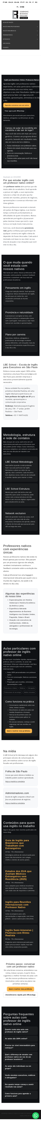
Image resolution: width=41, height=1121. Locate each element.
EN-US (11, 2)
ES (27, 2)
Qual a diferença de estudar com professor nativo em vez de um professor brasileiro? (18, 1057)
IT (33, 2)
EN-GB (16, 2)
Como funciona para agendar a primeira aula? (18, 1095)
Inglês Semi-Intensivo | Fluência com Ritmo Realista (19, 933)
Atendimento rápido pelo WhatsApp (20, 995)
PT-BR (5, 2)
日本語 (22, 7)
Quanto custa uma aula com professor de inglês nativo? (16, 1031)
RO (36, 2)
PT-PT (22, 2)
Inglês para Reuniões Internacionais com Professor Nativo (18, 905)
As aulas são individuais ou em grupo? (18, 1067)
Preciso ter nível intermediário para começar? (20, 1046)
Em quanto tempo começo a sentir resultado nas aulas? (19, 1085)
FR (30, 2)
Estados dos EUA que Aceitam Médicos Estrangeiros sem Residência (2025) (18, 875)
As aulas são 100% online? (16, 1039)
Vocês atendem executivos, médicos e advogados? (20, 1076)
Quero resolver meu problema (18, 731)
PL (18, 7)
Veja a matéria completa (15, 781)
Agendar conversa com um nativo (17, 105)
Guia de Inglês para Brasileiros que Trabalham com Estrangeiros (17, 844)
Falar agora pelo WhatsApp (14, 111)
